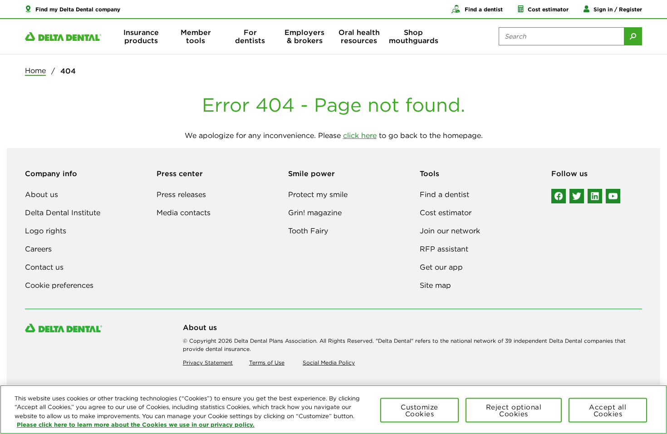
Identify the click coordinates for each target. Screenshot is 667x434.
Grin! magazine (315, 212)
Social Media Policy (329, 362)
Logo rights (45, 230)
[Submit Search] (633, 36)
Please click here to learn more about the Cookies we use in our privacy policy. (136, 424)
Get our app (441, 266)
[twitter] (576, 196)
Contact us (44, 266)
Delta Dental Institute (62, 212)
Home (35, 70)
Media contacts (184, 212)
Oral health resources (359, 36)
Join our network (450, 230)
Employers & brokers (304, 36)
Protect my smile (318, 194)
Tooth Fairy (308, 230)
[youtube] (613, 196)
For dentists (250, 36)
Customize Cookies (419, 410)
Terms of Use (266, 362)
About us (41, 194)
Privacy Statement (208, 362)
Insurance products (141, 36)
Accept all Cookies (607, 410)
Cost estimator (445, 212)
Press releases (181, 194)
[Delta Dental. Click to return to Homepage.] (63, 36)
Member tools (196, 36)
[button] (73, 9)
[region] (333, 409)
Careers (38, 248)
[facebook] (558, 196)
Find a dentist (444, 194)
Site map (435, 285)
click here (360, 135)
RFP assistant (444, 248)
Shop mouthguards (413, 36)
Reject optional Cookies (514, 410)
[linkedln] (595, 196)
